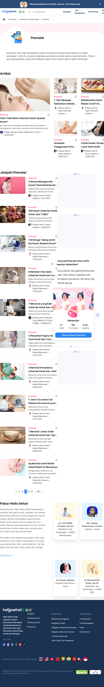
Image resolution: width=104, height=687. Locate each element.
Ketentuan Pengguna (60, 619)
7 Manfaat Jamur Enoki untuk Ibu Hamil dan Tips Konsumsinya (41, 433)
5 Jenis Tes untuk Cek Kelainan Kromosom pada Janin (42, 401)
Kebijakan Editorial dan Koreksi (64, 627)
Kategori (30, 614)
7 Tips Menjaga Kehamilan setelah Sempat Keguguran (64, 102)
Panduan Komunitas (60, 636)
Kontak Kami (85, 632)
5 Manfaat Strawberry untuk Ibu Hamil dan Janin (42, 369)
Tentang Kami (85, 619)
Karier (82, 627)
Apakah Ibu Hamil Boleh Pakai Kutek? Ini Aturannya (42, 465)
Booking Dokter (33, 622)
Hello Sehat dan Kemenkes (63, 640)
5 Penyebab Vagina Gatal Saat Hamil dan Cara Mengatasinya (42, 337)
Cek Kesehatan (33, 618)
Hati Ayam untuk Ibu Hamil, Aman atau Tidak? (43, 212)
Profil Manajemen (87, 623)
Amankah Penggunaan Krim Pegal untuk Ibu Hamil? (64, 145)
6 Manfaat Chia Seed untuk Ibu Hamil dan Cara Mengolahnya (42, 273)
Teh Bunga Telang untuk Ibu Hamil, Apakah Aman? (42, 242)
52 (38, 491)
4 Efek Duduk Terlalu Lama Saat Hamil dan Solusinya (92, 145)
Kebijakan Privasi (58, 623)
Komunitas (31, 627)
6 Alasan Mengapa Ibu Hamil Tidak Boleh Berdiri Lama (42, 183)
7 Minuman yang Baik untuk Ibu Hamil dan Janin (42, 305)
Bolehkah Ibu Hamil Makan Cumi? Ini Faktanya (91, 102)
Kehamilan (12, 19)
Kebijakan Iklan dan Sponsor (63, 632)
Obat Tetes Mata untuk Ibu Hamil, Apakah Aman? (22, 120)
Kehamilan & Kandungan (29, 19)
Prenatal (45, 19)
